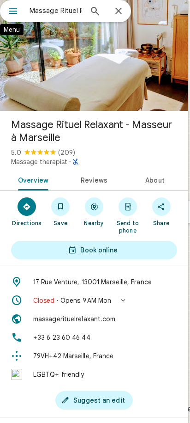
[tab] (31, 179)
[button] (94, 300)
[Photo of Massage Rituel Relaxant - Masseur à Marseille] (94, 55)
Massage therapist (39, 162)
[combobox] (56, 10)
